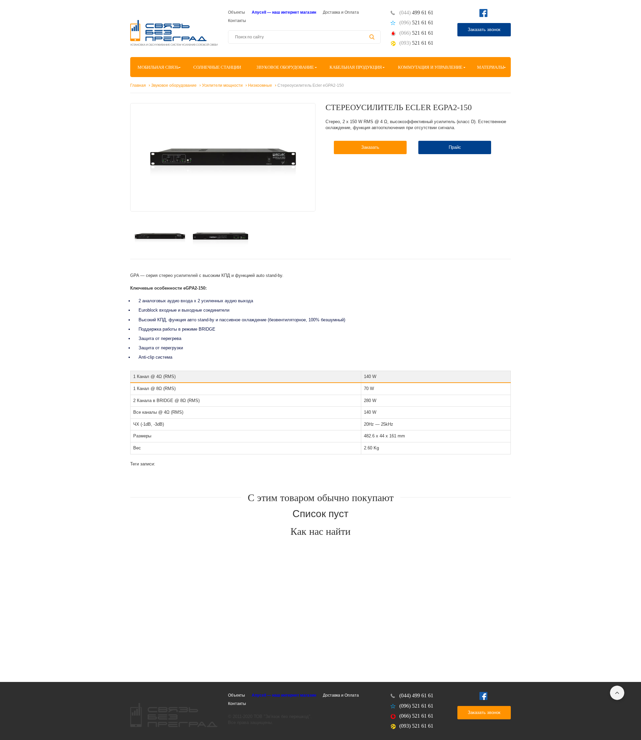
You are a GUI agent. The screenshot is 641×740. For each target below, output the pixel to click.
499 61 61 (416, 12)
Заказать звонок (484, 29)
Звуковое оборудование (285, 67)
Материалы (490, 67)
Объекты (236, 12)
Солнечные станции (217, 67)
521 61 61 (416, 22)
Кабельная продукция (356, 67)
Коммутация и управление (430, 67)
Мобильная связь (158, 67)
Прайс (455, 147)
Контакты (237, 20)
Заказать (370, 147)
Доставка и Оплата (341, 12)
